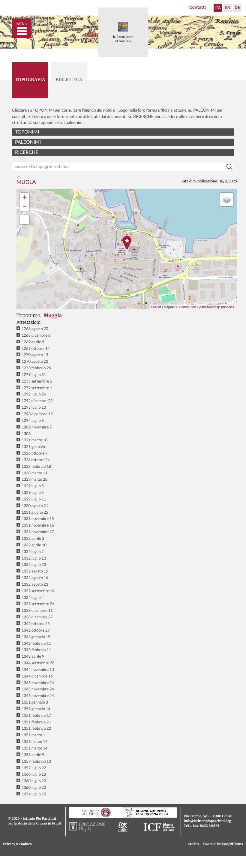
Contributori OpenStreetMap (199, 307)
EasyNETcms (232, 844)
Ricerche (26, 152)
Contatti (197, 8)
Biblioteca (69, 79)
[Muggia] (126, 242)
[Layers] (226, 199)
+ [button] (25, 197)
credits (194, 844)
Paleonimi (28, 142)
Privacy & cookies (17, 844)
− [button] (25, 206)
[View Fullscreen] (24, 219)
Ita (217, 8)
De (237, 8)
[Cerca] (229, 167)
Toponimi (27, 132)
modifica (228, 307)
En (227, 8)
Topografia (30, 79)
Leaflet (156, 307)
